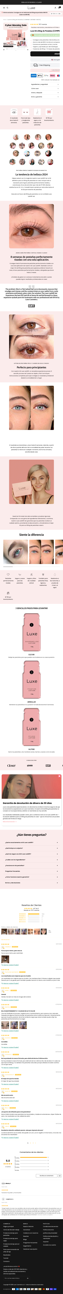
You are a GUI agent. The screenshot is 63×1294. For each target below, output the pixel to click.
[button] (34, 24)
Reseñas (26, 1236)
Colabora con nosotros (30, 1233)
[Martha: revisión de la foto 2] (14, 1025)
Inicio (4, 19)
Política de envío (48, 1230)
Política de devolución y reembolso (50, 1237)
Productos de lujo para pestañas (10, 1234)
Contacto (6, 1261)
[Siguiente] (27, 49)
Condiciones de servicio (50, 1226)
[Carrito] (59, 7)
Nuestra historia (28, 1226)
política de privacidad (50, 1233)
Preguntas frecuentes (30, 1243)
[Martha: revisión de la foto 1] (5, 1025)
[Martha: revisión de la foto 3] (23, 1025)
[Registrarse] (27, 1278)
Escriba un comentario (46, 1175)
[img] (5, 944)
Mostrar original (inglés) (11, 965)
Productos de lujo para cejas (10, 1240)
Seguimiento (27, 1246)
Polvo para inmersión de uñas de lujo (11, 1251)
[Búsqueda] (7, 7)
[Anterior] (4, 49)
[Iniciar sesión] (55, 7)
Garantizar (26, 1230)
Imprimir (46, 1242)
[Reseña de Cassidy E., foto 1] (5, 959)
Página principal (8, 1226)
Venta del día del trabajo (11, 1230)
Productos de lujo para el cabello (11, 1245)
